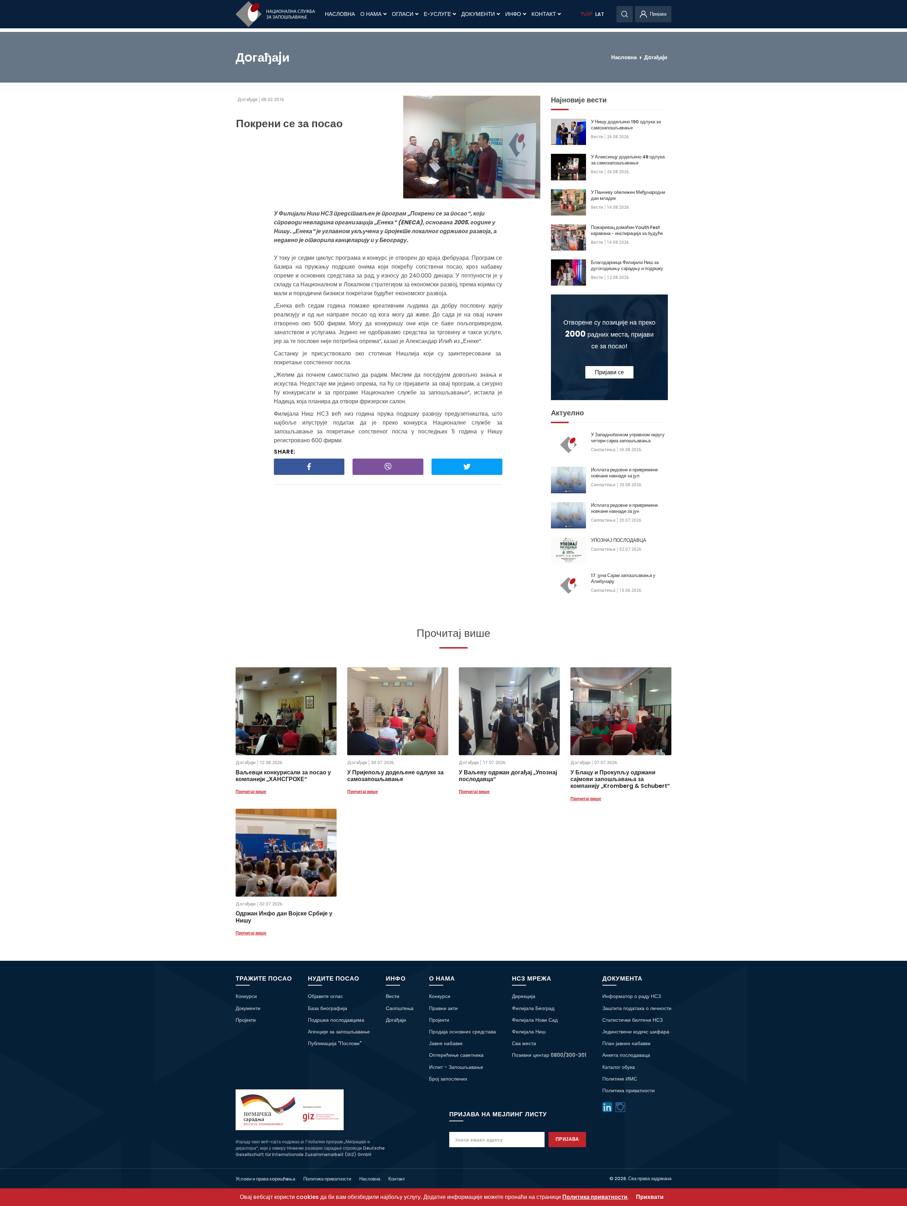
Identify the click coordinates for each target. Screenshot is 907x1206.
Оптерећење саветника (456, 1055)
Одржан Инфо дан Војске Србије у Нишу (284, 917)
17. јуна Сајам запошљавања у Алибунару (623, 578)
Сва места (524, 1043)
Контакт (543, 14)
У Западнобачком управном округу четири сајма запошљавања (628, 438)
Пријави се (609, 372)
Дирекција (523, 996)
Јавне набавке (446, 1043)
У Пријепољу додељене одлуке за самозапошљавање (395, 776)
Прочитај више (251, 792)
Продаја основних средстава (462, 1031)
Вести (597, 136)
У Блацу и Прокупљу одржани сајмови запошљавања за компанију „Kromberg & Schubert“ (620, 779)
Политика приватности (628, 1090)
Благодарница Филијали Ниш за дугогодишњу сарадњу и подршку (627, 265)
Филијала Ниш (529, 1031)
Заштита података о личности (636, 1008)
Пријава (567, 1139)
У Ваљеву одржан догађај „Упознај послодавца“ (508, 776)
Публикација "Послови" (334, 1043)
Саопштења (603, 449)
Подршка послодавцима (336, 1019)
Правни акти (443, 1008)
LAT (599, 14)
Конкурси (246, 996)
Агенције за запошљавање (339, 1031)
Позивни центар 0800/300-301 (549, 1055)
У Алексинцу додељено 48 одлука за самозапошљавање (628, 160)
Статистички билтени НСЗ (632, 1019)
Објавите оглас (325, 996)
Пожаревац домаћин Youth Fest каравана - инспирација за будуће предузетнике (627, 230)
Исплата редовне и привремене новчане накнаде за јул (624, 473)
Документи (478, 14)
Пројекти (246, 1019)
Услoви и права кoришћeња (265, 1179)
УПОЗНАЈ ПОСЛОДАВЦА (618, 540)
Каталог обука (618, 1067)
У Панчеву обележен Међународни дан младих (628, 195)
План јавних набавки (626, 1043)
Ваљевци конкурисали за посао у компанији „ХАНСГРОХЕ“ (283, 776)
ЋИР (586, 14)
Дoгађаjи (655, 57)
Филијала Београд (533, 1008)
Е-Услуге (437, 14)
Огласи (402, 14)
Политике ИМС (619, 1078)
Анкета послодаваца (626, 1055)
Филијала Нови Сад (535, 1019)
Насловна (340, 14)
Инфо (513, 14)
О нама (371, 14)
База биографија (327, 1008)
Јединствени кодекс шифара (635, 1031)
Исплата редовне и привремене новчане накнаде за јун (624, 508)
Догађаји (396, 1019)
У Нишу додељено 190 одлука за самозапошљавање (626, 125)
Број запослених (448, 1078)
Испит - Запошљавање (456, 1067)
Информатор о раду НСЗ (631, 996)
